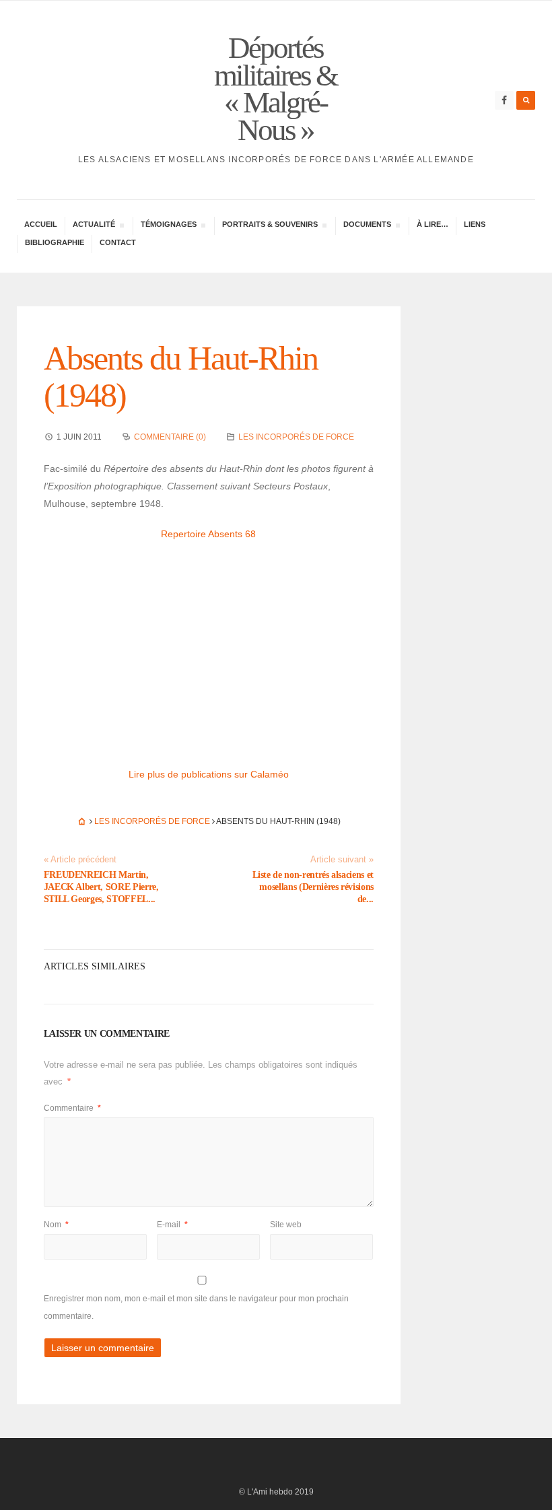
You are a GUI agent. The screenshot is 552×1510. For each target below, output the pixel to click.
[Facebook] (504, 100)
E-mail (172, 1224)
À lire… (432, 224)
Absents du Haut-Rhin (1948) (181, 376)
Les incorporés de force (296, 437)
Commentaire (72, 1108)
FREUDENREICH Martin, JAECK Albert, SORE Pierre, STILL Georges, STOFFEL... (101, 887)
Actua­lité (93, 226)
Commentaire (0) (170, 437)
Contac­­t (118, 242)
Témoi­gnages (168, 226)
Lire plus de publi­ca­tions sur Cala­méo (209, 774)
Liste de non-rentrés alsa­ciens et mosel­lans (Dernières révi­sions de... (313, 887)
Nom (56, 1224)
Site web (286, 1224)
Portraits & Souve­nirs (269, 226)
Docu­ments (367, 226)
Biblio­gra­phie (54, 242)
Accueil (40, 224)
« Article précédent (80, 859)
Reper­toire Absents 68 (208, 533)
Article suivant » (342, 859)
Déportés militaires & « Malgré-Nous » (275, 89)
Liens (474, 224)
